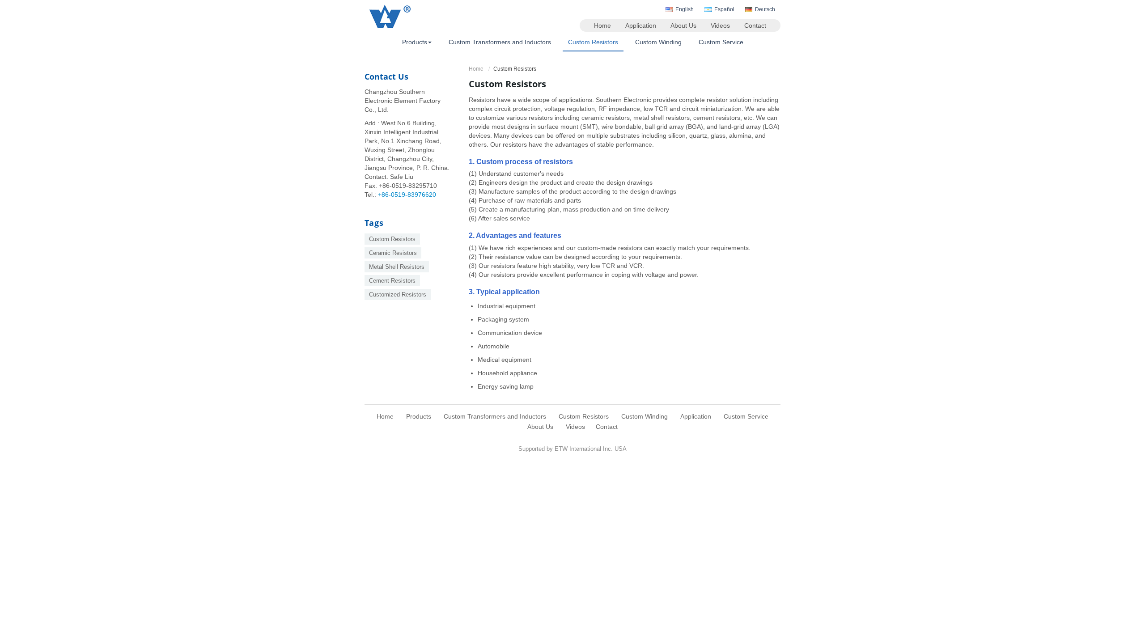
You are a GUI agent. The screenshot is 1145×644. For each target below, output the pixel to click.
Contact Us (386, 76)
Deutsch (765, 9)
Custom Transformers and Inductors (500, 42)
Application (640, 25)
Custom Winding (658, 42)
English (684, 9)
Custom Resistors (593, 42)
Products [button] (414, 42)
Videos (720, 25)
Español (724, 9)
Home (602, 25)
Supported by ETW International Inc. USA (572, 448)
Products (418, 416)
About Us (683, 25)
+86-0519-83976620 (407, 194)
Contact (755, 25)
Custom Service (721, 42)
